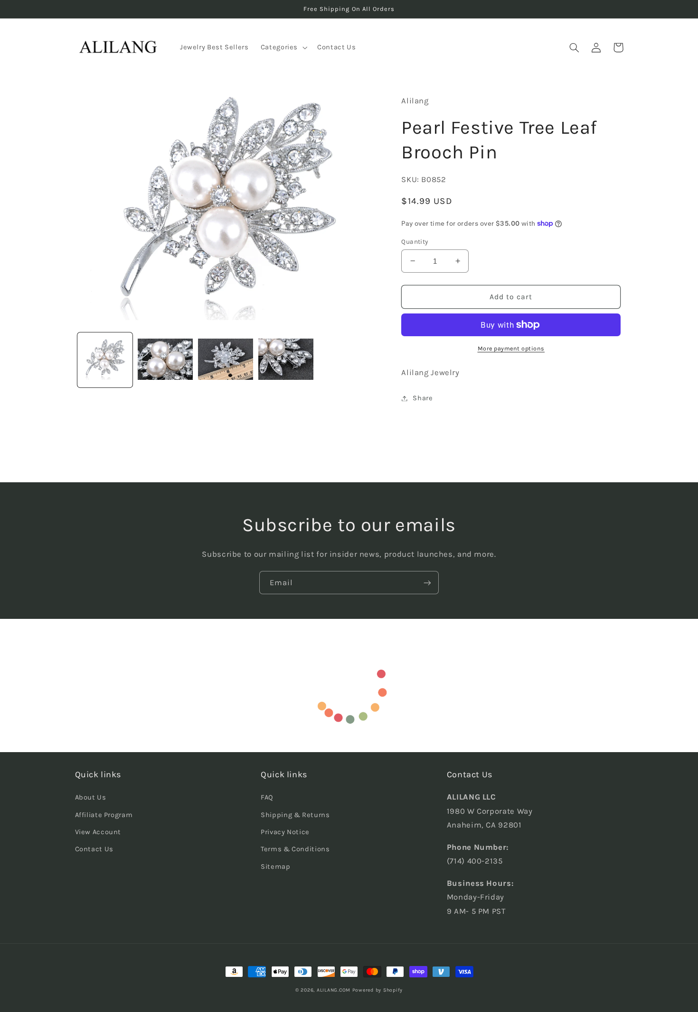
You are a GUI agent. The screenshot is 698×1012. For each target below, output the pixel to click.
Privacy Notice (285, 832)
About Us (90, 797)
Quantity (414, 241)
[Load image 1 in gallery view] (105, 360)
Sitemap (275, 867)
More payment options (511, 348)
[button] (283, 47)
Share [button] (423, 398)
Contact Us (94, 849)
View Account (98, 832)
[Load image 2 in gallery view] (165, 360)
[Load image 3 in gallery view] (226, 360)
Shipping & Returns (295, 815)
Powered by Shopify (377, 990)
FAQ (267, 797)
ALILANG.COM (333, 990)
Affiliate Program (104, 815)
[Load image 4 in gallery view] (286, 360)
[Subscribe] (427, 582)
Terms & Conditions (295, 849)
